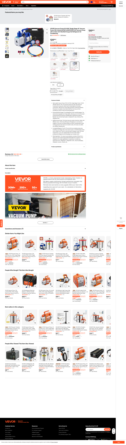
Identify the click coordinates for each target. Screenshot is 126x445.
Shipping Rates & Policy (10, 436)
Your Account (8, 434)
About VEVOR (62, 428)
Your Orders (7, 432)
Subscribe (107, 429)
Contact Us (7, 428)
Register (121, 228)
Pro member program (36, 430)
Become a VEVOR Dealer (37, 436)
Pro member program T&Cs (65, 434)
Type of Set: (53, 88)
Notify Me (99, 52)
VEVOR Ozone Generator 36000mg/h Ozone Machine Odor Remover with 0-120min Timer (12, 365)
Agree (118, 442)
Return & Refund (8, 430)
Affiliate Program (35, 432)
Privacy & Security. (54, 442)
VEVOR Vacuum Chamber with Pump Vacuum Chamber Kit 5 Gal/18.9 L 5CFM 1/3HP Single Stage (62, 16)
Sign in (121, 225)
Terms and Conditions (63, 430)
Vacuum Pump (16, 9)
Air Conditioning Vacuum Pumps (27, 9)
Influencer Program (36, 434)
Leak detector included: (55, 82)
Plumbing (10, 9)
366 (15, 155)
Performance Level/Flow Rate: (57, 50)
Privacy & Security (62, 432)
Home (6, 9)
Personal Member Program (38, 428)
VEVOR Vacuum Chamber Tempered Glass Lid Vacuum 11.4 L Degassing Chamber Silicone (12, 328)
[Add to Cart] (18, 249)
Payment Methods (9, 438)
